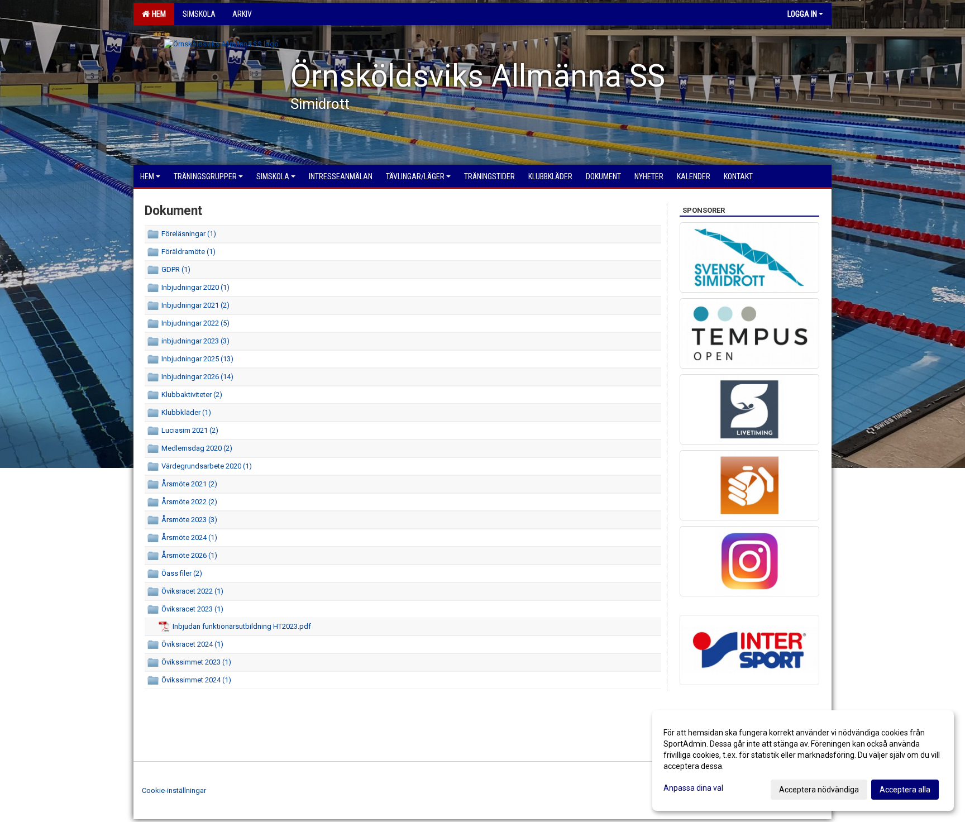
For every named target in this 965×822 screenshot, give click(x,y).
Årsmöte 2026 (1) (189, 555)
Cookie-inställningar (174, 790)
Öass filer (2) (181, 573)
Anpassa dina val (693, 787)
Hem (157, 13)
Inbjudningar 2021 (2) (195, 305)
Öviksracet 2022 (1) (192, 591)
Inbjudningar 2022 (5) (195, 323)
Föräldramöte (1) (188, 251)
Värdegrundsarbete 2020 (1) (206, 466)
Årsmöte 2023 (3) (189, 519)
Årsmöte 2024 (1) (189, 537)
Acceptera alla (905, 789)
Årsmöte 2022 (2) (189, 502)
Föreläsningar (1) (188, 234)
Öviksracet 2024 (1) (192, 644)
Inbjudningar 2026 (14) (197, 376)
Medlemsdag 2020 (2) (196, 448)
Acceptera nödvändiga (819, 789)
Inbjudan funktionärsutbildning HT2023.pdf (242, 626)
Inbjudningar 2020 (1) (195, 287)
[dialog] (803, 760)
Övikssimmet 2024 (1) (196, 680)
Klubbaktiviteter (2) (191, 394)
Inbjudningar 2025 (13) (197, 359)
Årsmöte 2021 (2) (189, 484)
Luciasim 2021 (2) (189, 430)
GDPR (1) (175, 269)
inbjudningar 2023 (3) (195, 341)
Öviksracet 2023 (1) (192, 609)
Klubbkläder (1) (186, 412)
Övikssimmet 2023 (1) (196, 662)
